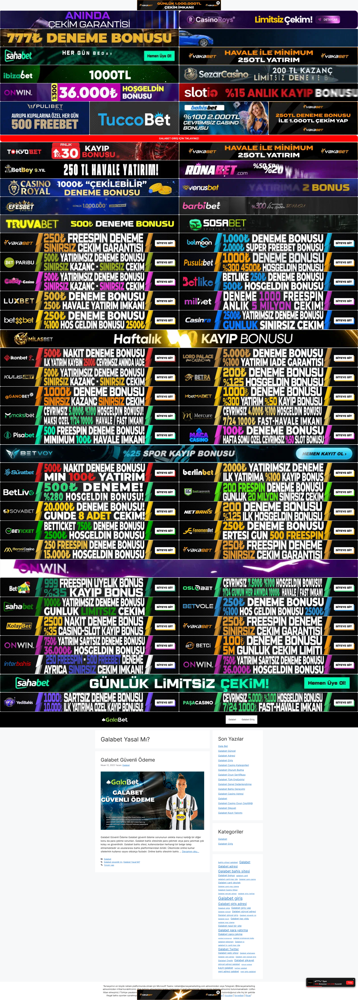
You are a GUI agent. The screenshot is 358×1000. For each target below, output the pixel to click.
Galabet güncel (224, 912)
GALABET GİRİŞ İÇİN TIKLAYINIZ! (179, 138)
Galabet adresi (228, 866)
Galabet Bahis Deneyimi (231, 789)
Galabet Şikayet (227, 808)
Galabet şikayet (244, 960)
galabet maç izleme (226, 922)
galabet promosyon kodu (243, 938)
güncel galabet (246, 964)
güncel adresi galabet (229, 964)
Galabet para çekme (230, 934)
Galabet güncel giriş (228, 915)
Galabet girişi (224, 908)
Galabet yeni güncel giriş (246, 957)
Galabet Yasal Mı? (131, 862)
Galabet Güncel (227, 751)
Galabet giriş (230, 898)
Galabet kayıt (223, 919)
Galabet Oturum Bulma (231, 770)
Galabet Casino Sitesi (227, 890)
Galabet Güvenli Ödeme (128, 760)
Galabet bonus (226, 875)
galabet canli (242, 875)
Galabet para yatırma (233, 930)
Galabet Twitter (228, 949)
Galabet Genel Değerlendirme (235, 784)
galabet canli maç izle (228, 879)
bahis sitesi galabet (228, 862)
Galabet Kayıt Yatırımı (230, 812)
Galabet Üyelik (225, 960)
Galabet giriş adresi (232, 904)
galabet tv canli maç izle (229, 945)
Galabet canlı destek (229, 882)
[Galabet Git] (115, 719)
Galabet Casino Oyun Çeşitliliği (235, 803)
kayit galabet (225, 967)
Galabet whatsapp (247, 953)
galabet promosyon (225, 938)
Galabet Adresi (226, 755)
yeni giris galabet (248, 971)
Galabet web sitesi (228, 953)
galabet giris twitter (246, 894)
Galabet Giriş (248, 719)
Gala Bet (223, 746)
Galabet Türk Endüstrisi (231, 779)
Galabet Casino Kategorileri (233, 765)
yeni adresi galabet (228, 971)
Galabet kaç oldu (240, 918)
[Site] (89, 242)
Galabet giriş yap (241, 907)
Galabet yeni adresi (226, 957)
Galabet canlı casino (247, 879)
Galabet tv (239, 942)
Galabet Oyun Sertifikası (232, 774)
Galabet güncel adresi (244, 911)
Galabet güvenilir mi (113, 862)
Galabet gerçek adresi (227, 894)
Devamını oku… (190, 851)
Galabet (232, 719)
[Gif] (179, 339)
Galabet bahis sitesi (234, 871)
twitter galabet (241, 968)
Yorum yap (109, 865)
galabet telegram (226, 942)
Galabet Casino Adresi (230, 793)
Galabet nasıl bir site (230, 925)
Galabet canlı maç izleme (228, 886)
